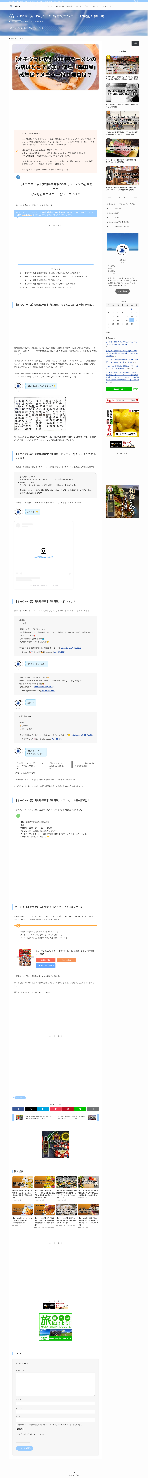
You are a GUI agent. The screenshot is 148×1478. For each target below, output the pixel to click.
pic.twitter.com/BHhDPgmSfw (82, 735)
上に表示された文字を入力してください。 (30, 1434)
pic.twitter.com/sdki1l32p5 (71, 648)
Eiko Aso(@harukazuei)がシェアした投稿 (43, 585)
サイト (18, 1416)
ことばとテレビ (114, 217)
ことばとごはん (16, 21)
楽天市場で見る (45, 960)
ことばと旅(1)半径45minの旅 (119, 222)
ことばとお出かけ (115, 208)
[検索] (137, 1)
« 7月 (108, 332)
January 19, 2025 (48, 691)
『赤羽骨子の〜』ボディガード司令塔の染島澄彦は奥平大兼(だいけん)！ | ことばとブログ (122, 379)
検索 (135, 43)
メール (19, 1408)
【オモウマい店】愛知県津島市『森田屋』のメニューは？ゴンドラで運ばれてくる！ (56, 276)
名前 (18, 1399)
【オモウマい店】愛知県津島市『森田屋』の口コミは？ (44, 280)
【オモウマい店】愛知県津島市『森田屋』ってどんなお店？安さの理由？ (51, 273)
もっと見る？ (122, 291)
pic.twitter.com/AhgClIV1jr (43, 687)
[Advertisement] (55, 112)
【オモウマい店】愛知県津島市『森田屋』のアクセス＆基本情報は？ (49, 284)
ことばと (133, 344)
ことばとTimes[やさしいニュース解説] (122, 204)
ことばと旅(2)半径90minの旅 (119, 226)
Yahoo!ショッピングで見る (46, 965)
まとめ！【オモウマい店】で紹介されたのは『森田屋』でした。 (48, 287)
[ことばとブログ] (15, 6)
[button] (18, 1109)
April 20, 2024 (59, 652)
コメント (20, 1371)
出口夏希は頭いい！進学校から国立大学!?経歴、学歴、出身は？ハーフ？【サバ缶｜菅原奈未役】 (122, 375)
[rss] (134, 1)
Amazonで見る (66, 960)
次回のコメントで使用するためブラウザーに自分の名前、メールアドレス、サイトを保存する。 (50, 1425)
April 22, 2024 (57, 739)
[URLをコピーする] (93, 1109)
